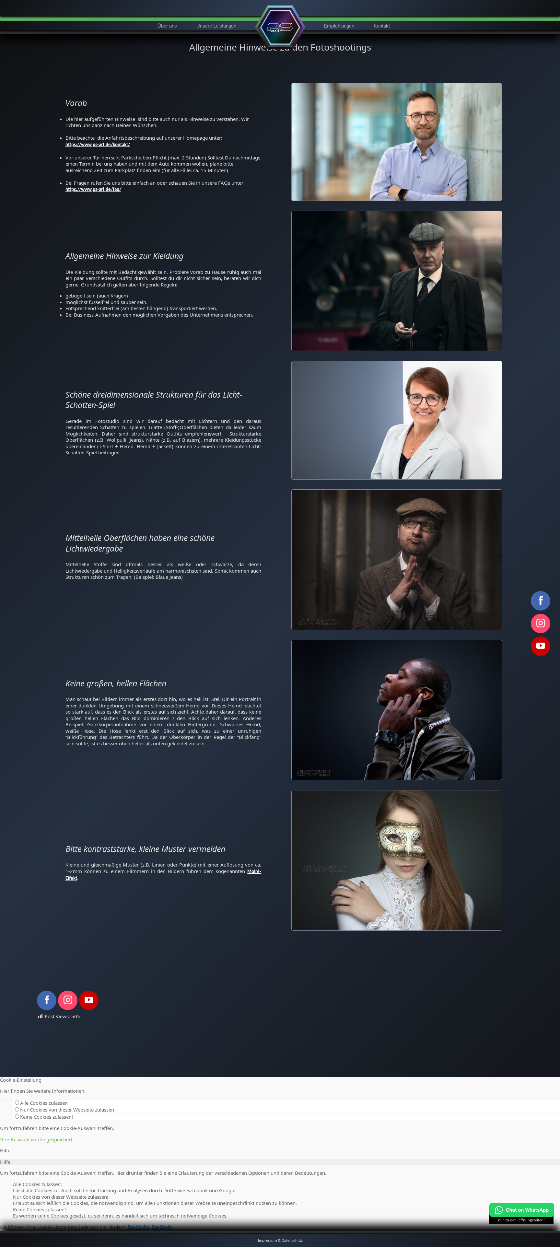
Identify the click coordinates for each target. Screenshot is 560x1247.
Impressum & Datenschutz (280, 1241)
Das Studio (138, 1227)
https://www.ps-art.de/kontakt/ (97, 145)
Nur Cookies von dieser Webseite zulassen (67, 1109)
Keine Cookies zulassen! (46, 1116)
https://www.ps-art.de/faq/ (93, 189)
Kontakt (382, 26)
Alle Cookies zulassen (44, 1103)
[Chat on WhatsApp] (521, 1216)
